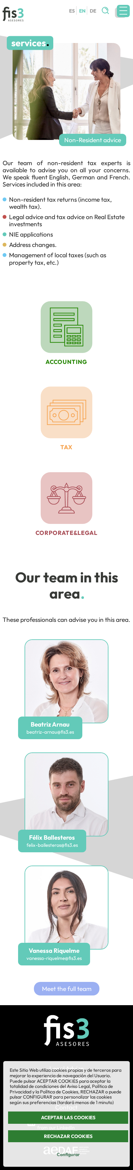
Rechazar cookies (68, 1136)
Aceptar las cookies (68, 1117)
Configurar (68, 1154)
